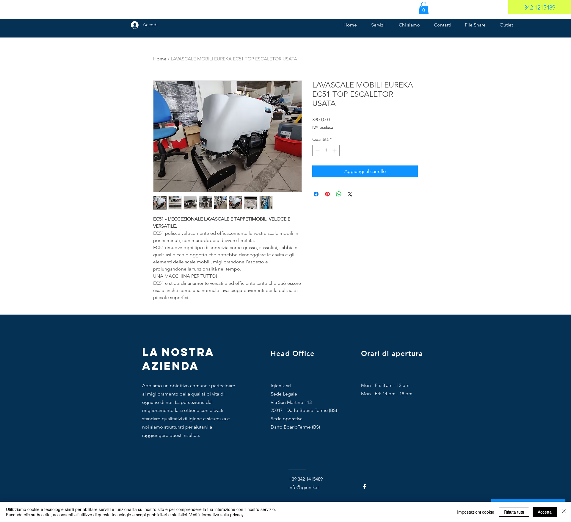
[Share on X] (350, 194)
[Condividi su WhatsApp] (338, 194)
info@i (295, 487)
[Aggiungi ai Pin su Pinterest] (327, 194)
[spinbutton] (326, 150)
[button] (423, 8)
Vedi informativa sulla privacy (216, 515)
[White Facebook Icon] (364, 486)
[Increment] (335, 150)
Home (160, 59)
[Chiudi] (563, 512)
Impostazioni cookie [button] (475, 512)
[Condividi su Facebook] (316, 194)
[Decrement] (317, 150)
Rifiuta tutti (514, 512)
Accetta (545, 512)
